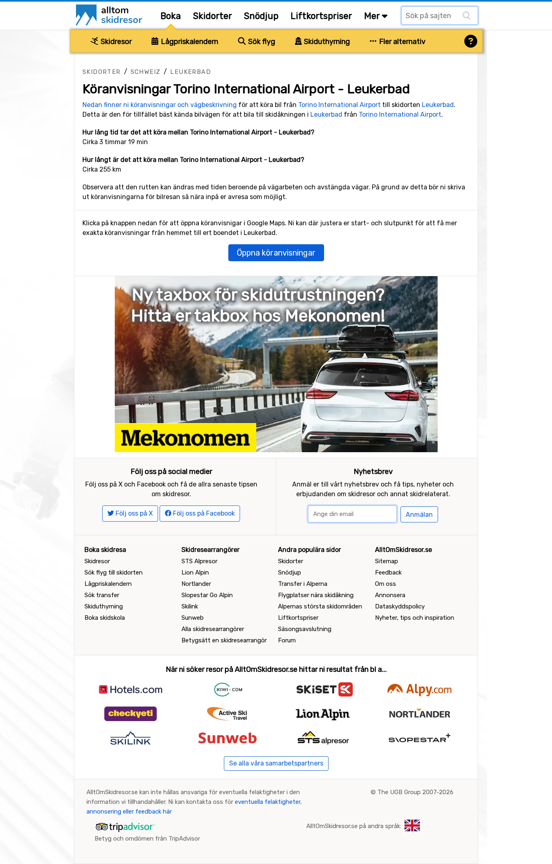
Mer (373, 15)
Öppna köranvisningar (276, 253)
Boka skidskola (104, 617)
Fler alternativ (401, 41)
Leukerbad (190, 71)
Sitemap (386, 561)
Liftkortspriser (321, 15)
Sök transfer (101, 595)
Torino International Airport (339, 105)
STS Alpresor (199, 561)
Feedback (388, 572)
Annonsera (390, 595)
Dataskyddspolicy (400, 606)
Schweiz (146, 71)
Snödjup (261, 15)
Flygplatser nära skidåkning (316, 595)
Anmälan (419, 514)
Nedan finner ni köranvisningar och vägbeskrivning (159, 105)
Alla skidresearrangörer (212, 629)
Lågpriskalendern (188, 41)
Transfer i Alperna (302, 583)
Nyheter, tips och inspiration (414, 617)
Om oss (385, 583)
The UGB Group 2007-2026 (415, 792)
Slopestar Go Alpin (207, 595)
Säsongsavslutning (304, 629)
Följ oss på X (133, 513)
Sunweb (192, 617)
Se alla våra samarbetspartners (276, 763)
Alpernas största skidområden (320, 606)
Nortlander (196, 583)
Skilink (189, 606)
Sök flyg (261, 41)
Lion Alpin (195, 572)
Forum (287, 640)
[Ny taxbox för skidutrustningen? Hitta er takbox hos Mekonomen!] (276, 363)
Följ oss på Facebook (203, 513)
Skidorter (212, 15)
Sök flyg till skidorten (113, 572)
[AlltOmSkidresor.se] (110, 14)
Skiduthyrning (326, 41)
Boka (170, 15)
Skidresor (115, 41)
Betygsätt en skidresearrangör (224, 640)
